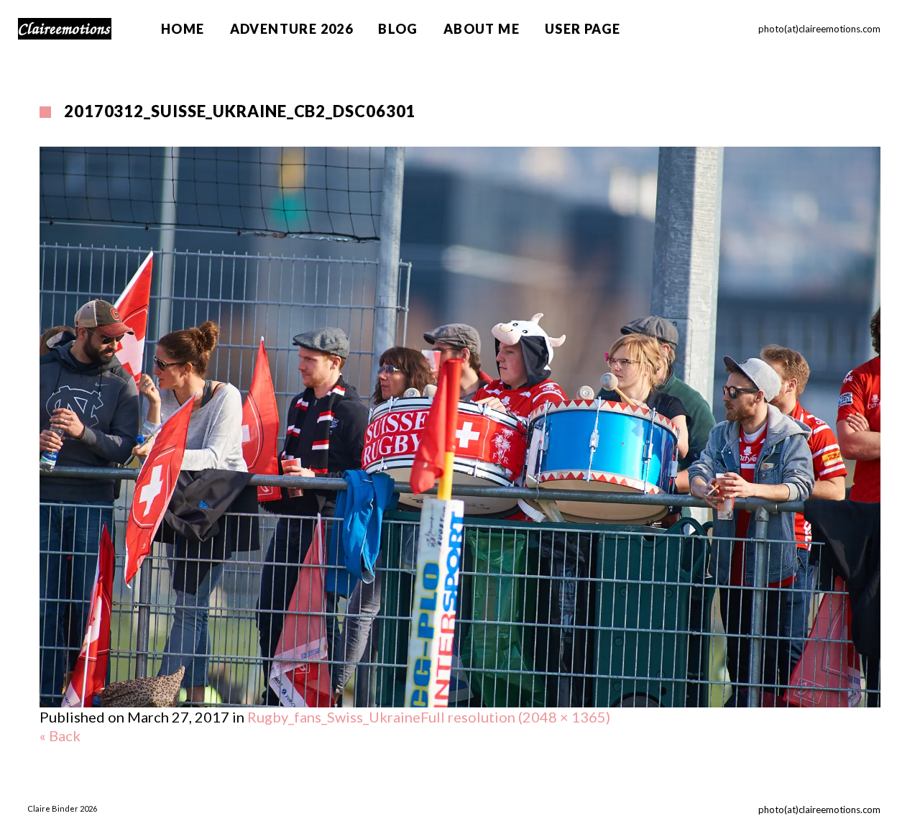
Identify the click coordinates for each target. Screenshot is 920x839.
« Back (60, 735)
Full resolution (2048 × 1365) (515, 716)
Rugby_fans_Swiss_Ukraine (333, 716)
